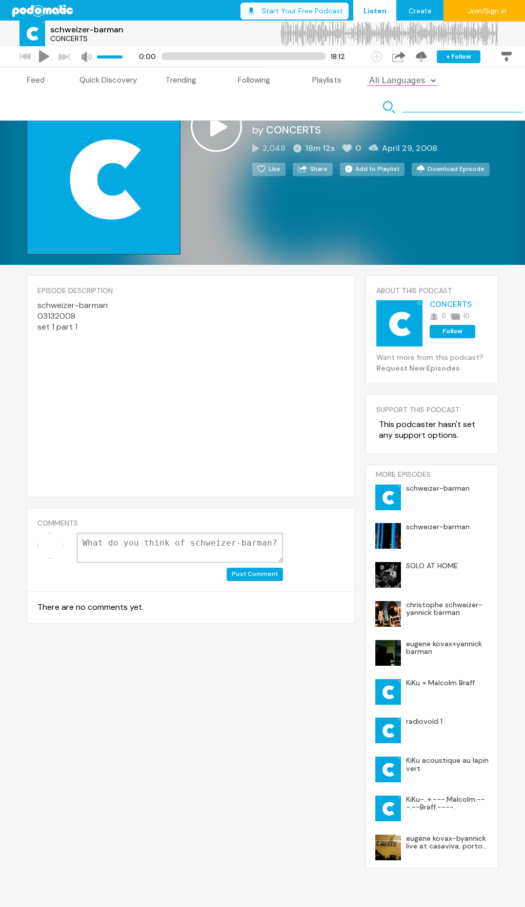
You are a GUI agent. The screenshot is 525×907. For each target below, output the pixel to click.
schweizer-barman (87, 29)
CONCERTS (69, 38)
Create (420, 10)
